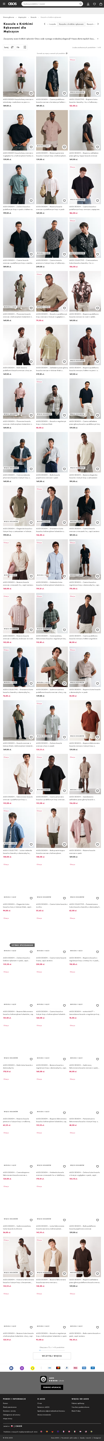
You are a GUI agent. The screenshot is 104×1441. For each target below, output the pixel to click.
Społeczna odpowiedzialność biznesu (51, 1411)
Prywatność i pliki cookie (69, 1438)
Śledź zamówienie (9, 1407)
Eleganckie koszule (47, 24)
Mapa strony (7, 1418)
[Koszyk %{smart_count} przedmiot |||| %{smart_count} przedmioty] (101, 4)
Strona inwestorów (44, 1415)
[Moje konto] (88, 4)
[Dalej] (98, 24)
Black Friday (76, 1411)
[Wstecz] (44, 24)
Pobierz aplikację (78, 1403)
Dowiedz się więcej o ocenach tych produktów (51, 53)
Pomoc (5, 1403)
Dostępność (97, 1438)
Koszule (34, 17)
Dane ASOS (55, 1438)
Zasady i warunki (85, 1438)
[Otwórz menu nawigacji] (4, 4)
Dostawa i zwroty (9, 1411)
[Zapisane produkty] (94, 4)
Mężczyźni (22, 17)
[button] (41, 1431)
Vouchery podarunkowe (80, 1407)
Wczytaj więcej (52, 1356)
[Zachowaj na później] (31, 93)
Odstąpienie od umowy (11, 1415)
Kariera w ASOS (43, 1407)
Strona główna (8, 17)
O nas (39, 1403)
